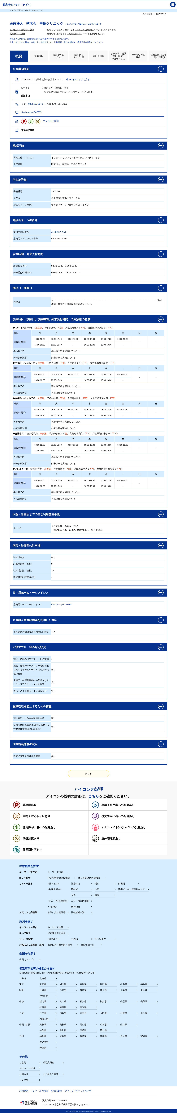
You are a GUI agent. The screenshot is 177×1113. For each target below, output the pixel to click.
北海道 (43, 978)
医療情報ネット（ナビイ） (18, 4)
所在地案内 (56, 1091)
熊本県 (103, 1036)
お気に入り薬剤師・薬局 (60, 945)
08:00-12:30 (57, 272)
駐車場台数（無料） (23, 570)
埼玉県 (103, 990)
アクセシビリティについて (78, 1091)
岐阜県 (43, 1007)
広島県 (103, 1024)
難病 (97, 895)
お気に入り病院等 (56, 912)
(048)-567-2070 (35, 104)
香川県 (63, 1030)
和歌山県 (44, 1019)
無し (53, 669)
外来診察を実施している (63, 357)
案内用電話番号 (21, 232)
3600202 (55, 191)
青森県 (43, 984)
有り (53, 557)
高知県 (103, 1030)
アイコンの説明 (51, 121)
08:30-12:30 (57, 266)
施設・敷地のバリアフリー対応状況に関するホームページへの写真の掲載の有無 (31, 669)
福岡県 (43, 1036)
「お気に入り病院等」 (84, 30)
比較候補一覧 (77, 912)
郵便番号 (17, 191)
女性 (73, 895)
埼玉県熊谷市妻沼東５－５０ (65, 198)
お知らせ (23, 1074)
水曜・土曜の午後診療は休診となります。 (72, 304)
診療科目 (75, 883)
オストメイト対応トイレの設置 (28, 691)
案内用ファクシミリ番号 (25, 238)
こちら (93, 796)
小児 (97, 889)
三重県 (43, 1013)
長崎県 (83, 1036)
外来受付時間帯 (21, 272)
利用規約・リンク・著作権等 (33, 1091)
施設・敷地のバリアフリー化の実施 (31, 659)
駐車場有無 (18, 557)
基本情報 (38, 56)
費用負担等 (98, 56)
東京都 (143, 990)
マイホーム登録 (27, 1068)
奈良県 (143, 1013)
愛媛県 (83, 1030)
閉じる (88, 773)
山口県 (123, 1024)
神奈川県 (44, 996)
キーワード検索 (55, 872)
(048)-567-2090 (59, 238)
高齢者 (74, 889)
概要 (18, 56)
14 (52, 570)
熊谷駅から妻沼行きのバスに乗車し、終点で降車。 (77, 530)
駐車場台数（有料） (23, 564)
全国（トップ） (27, 959)
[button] (88, 146)
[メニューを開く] (173, 4)
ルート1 (17, 528)
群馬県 (83, 990)
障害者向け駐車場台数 (24, 577)
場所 (97, 883)
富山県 (63, 1001)
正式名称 (17, 164)
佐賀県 (63, 1036)
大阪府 (103, 1013)
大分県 (123, 1036)
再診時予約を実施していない (65, 351)
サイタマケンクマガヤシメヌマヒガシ (70, 205)
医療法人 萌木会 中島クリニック (69, 164)
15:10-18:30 (71, 272)
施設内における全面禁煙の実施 (28, 718)
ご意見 (22, 1062)
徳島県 (43, 1030)
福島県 (143, 984)
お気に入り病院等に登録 (22, 29)
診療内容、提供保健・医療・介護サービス (118, 56)
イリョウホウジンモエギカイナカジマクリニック (75, 157)
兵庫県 (123, 1013)
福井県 (103, 1001)
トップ (12, 10)
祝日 (159, 300)
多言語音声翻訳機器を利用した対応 (31, 632)
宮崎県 (143, 1036)
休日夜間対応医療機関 (89, 878)
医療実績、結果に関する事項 (158, 56)
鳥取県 (43, 1024)
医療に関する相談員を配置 (26, 756)
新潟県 (43, 1001)
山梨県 (123, 1001)
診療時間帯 (18, 266)
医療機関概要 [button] (21, 68)
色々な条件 (100, 939)
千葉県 (123, 990)
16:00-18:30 (71, 266)
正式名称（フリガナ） (24, 157)
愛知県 (83, 1007)
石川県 (83, 1001)
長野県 (143, 1001)
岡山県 (83, 1024)
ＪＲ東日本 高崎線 (61, 526)
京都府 (83, 1013)
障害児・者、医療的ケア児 (131, 889)
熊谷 (75, 526)
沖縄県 (43, 1048)
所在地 (16, 198)
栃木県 (63, 990)
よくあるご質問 (50, 1074)
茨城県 (43, 990)
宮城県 (83, 984)
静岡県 (63, 1007)
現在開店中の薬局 (56, 933)
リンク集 (23, 1080)
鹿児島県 (44, 1042)
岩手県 (63, 984)
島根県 (63, 1024)
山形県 (123, 984)
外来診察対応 (20, 357)
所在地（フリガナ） (23, 205)
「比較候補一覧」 (74, 34)
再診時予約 (18, 351)
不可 (53, 632)
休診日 (16, 302)
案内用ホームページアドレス (27, 604)
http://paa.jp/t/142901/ (31, 112)
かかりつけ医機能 (138, 56)
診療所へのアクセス (58, 56)
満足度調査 (48, 1062)
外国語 (121, 883)
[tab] (19, 56)
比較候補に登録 (17, 33)
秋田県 (103, 984)
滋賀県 (63, 1013)
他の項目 (75, 907)
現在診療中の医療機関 (59, 878)
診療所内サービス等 (78, 56)
